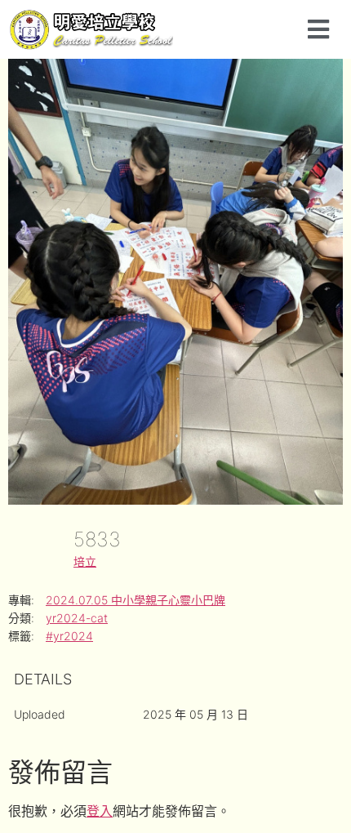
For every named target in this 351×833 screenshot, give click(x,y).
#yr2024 (69, 636)
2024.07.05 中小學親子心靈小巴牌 (135, 600)
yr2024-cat (77, 618)
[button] (318, 29)
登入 (100, 811)
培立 (84, 561)
